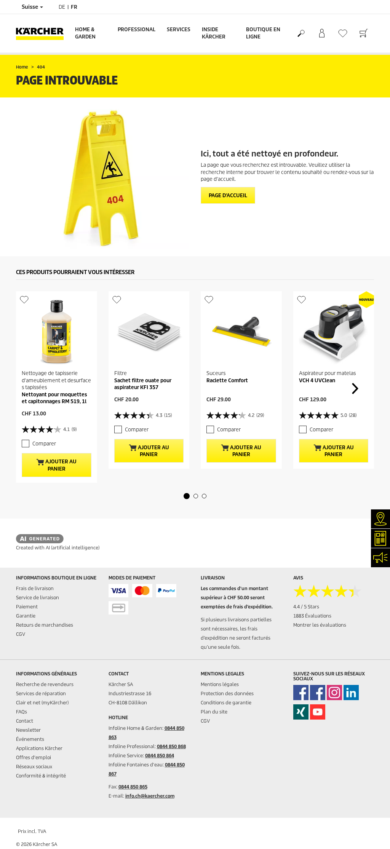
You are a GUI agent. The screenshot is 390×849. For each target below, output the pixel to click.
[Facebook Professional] (317, 692)
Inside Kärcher (213, 33)
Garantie (25, 616)
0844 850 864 (159, 755)
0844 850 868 (171, 746)
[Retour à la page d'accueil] (42, 33)
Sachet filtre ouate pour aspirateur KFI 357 (142, 384)
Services (178, 29)
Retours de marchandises (44, 625)
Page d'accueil (228, 195)
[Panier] (363, 33)
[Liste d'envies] (342, 33)
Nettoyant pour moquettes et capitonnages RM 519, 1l (54, 398)
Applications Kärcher (39, 748)
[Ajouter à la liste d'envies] (24, 299)
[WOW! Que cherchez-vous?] (300, 33)
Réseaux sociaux (34, 766)
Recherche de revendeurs (45, 684)
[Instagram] (334, 692)
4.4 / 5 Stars (306, 607)
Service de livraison (37, 597)
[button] (187, 496)
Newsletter (28, 730)
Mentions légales (220, 684)
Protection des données (227, 693)
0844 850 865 (132, 787)
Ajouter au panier (60, 465)
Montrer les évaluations (319, 625)
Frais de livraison (35, 588)
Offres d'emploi (33, 757)
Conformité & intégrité (41, 776)
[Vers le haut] (371, 834)
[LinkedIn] (351, 692)
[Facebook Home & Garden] (300, 692)
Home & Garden (85, 33)
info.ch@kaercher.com (149, 796)
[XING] (300, 712)
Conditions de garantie (226, 702)
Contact (24, 721)
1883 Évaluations (312, 616)
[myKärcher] (321, 33)
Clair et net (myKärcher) (42, 702)
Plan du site (214, 712)
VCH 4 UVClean (317, 380)
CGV (20, 634)
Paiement (27, 607)
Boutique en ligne (263, 33)
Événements (30, 739)
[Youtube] (317, 712)
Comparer (44, 443)
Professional (136, 29)
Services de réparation (41, 693)
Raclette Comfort (227, 380)
